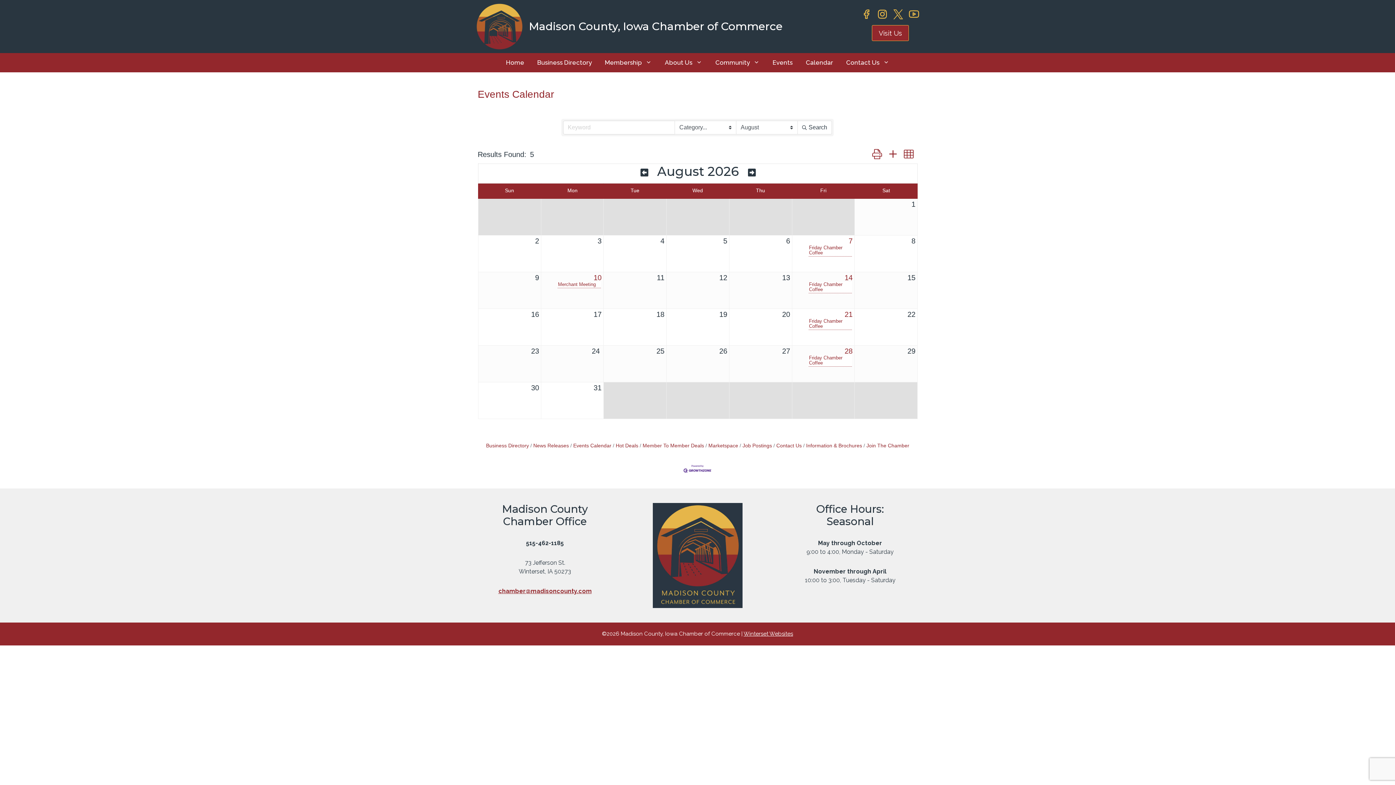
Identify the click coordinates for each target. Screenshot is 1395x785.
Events (783, 62)
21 (849, 314)
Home (515, 62)
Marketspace (723, 445)
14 (849, 278)
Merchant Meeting (577, 284)
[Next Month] (751, 172)
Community (732, 62)
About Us (678, 62)
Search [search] (818, 127)
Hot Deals (627, 445)
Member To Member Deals (673, 445)
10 (598, 278)
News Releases (551, 445)
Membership (623, 62)
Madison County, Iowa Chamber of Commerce (656, 26)
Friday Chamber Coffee (825, 250)
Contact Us (863, 62)
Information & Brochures (834, 445)
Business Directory (564, 62)
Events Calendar (592, 445)
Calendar (819, 62)
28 (849, 351)
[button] (877, 154)
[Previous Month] (644, 172)
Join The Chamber (887, 445)
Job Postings (757, 445)
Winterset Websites (768, 634)
